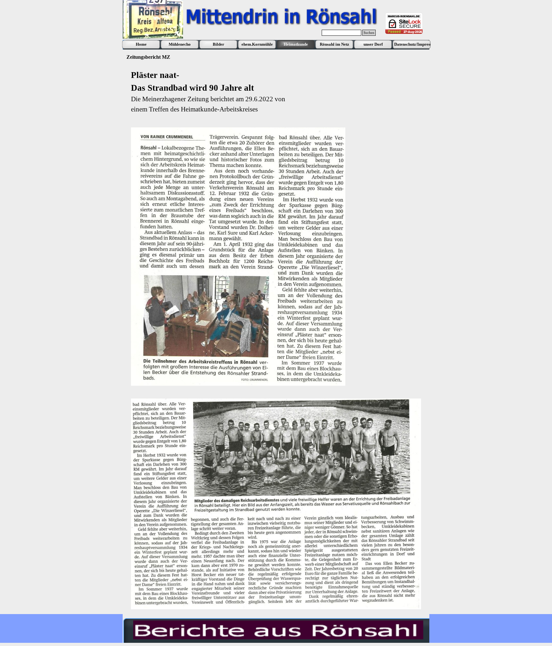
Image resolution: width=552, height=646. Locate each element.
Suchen (369, 32)
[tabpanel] (276, 92)
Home (141, 44)
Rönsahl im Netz (334, 44)
